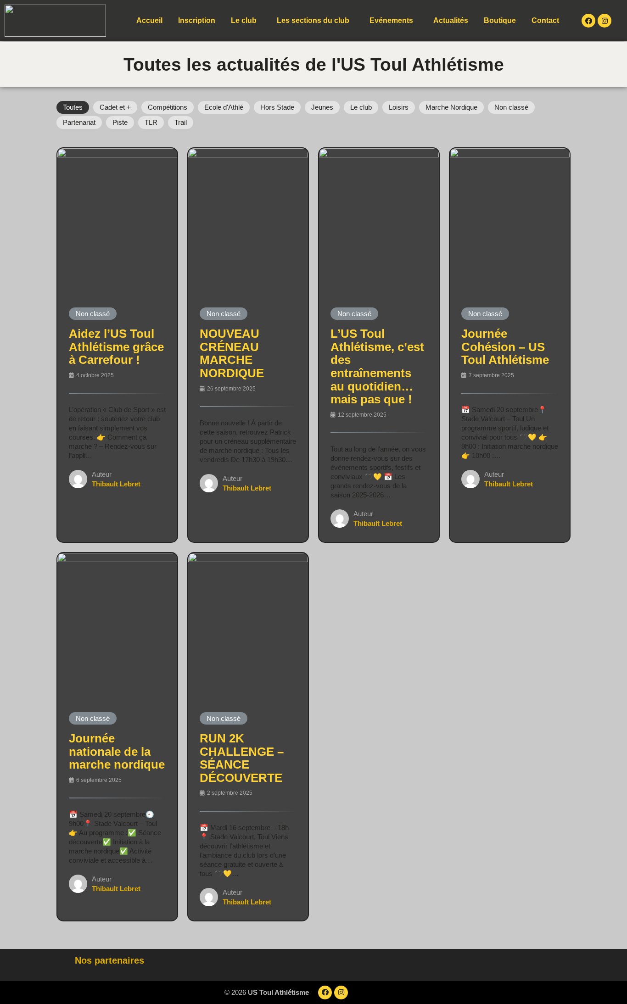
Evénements (391, 20)
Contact (545, 20)
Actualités (450, 20)
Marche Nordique (451, 107)
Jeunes (322, 107)
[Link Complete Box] (117, 345)
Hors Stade (277, 107)
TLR (151, 122)
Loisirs (399, 107)
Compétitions (167, 107)
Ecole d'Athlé (223, 107)
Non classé (511, 107)
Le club (244, 20)
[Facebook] (588, 21)
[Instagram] (604, 21)
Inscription (196, 20)
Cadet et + (115, 107)
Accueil (149, 20)
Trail (180, 122)
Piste (120, 122)
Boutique (500, 20)
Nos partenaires (109, 960)
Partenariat (79, 122)
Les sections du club (313, 20)
